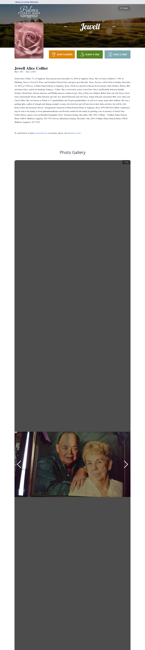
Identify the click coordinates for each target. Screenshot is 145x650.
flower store (76, 133)
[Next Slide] (125, 464)
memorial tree (42, 133)
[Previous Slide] (19, 464)
